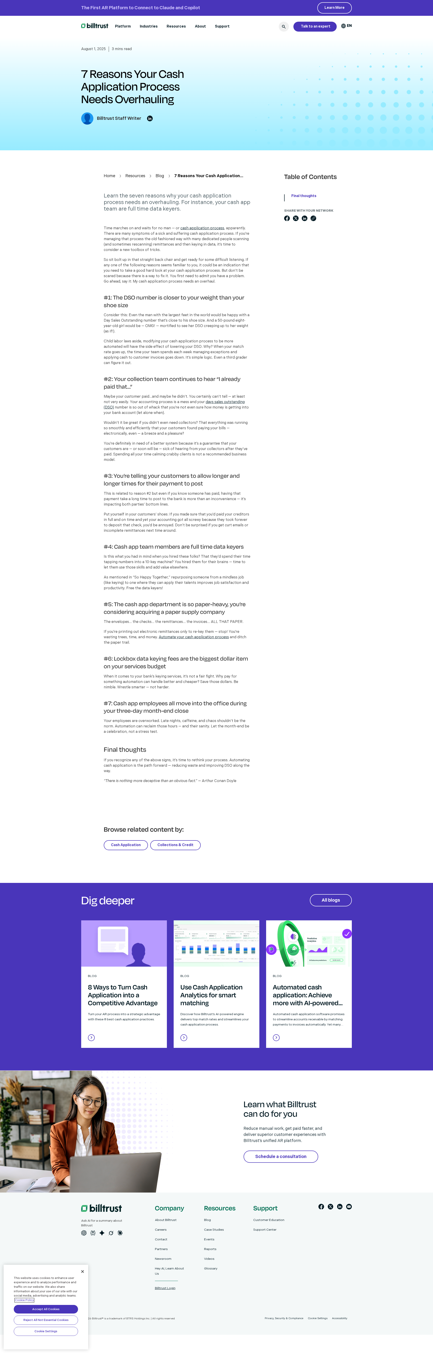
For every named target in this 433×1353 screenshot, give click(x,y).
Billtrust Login (165, 1288)
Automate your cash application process (194, 637)
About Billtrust (166, 1220)
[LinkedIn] (340, 1207)
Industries (149, 26)
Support (222, 26)
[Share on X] (296, 218)
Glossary (210, 1268)
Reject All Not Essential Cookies (46, 1320)
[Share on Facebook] (287, 218)
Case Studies (214, 1230)
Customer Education (268, 1220)
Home (109, 176)
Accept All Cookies (46, 1309)
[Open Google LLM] (102, 1233)
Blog (160, 176)
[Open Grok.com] (111, 1233)
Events (209, 1239)
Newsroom (163, 1259)
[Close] (83, 1271)
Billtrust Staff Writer (119, 118)
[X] (330, 1207)
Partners (161, 1249)
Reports (210, 1249)
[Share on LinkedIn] (304, 218)
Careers (161, 1230)
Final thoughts (303, 196)
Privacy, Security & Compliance (284, 1318)
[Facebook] (321, 1207)
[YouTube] (349, 1207)
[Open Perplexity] (93, 1233)
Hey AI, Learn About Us (169, 1271)
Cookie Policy (24, 1300)
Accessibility (339, 1318)
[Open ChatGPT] (84, 1233)
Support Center (264, 1230)
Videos (209, 1259)
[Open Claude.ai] (120, 1233)
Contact (161, 1239)
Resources (176, 26)
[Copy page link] (313, 218)
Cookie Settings (46, 1331)
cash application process (202, 228)
